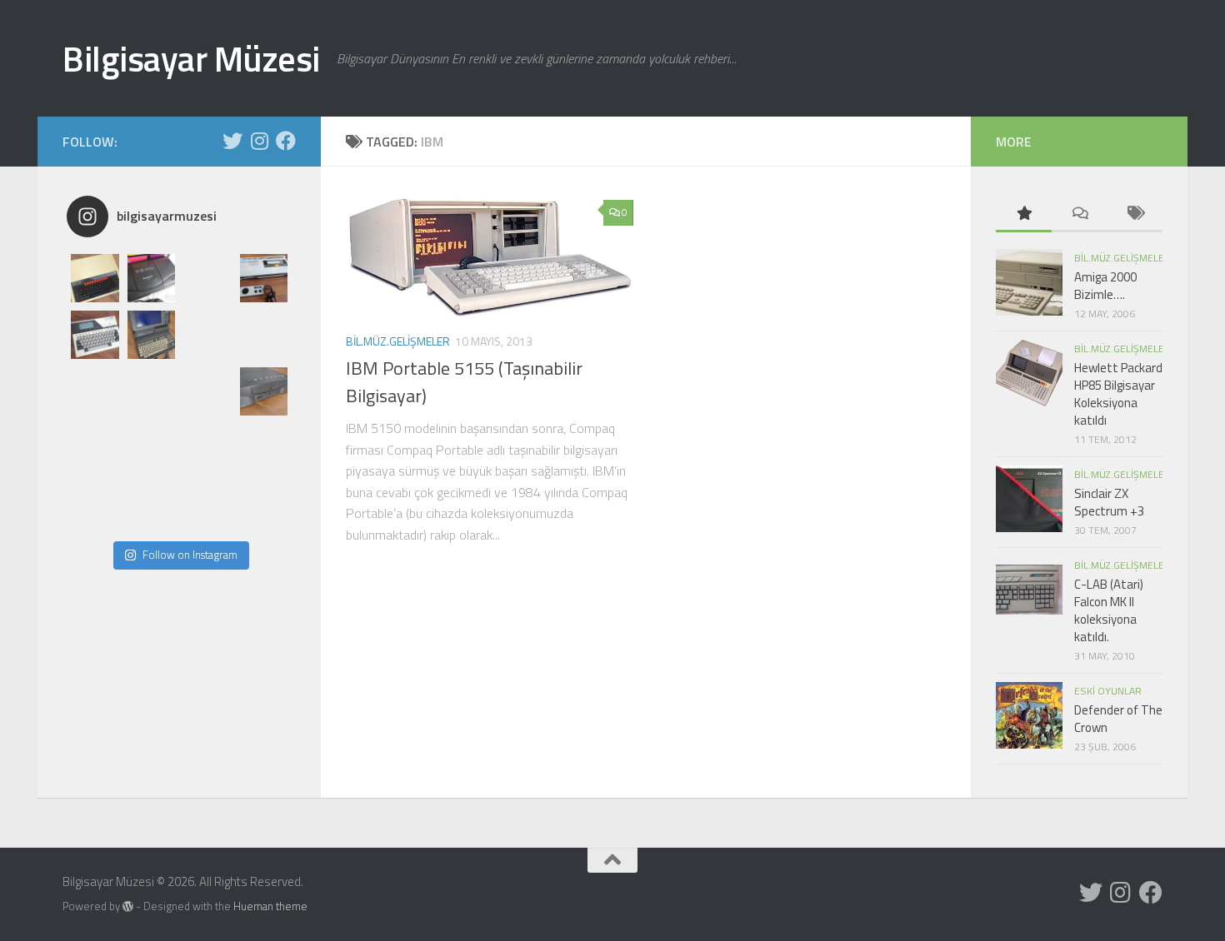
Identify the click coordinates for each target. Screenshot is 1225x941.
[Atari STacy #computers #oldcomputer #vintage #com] (152, 335)
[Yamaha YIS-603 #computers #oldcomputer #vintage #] (264, 504)
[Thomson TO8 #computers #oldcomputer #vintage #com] (95, 448)
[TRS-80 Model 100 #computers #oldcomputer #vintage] (152, 391)
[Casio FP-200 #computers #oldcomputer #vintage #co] (95, 335)
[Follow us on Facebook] (286, 141)
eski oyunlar (1108, 691)
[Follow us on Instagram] (259, 141)
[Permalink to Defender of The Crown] (1029, 715)
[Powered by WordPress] (127, 906)
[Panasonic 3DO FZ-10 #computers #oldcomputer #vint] (152, 278)
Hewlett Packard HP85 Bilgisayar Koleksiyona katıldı (1118, 394)
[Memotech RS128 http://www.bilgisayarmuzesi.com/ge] (207, 278)
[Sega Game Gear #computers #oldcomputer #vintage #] (207, 335)
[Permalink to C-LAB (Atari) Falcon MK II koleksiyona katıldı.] (1029, 590)
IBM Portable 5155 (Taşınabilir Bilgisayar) (464, 382)
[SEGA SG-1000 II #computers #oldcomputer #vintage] (264, 278)
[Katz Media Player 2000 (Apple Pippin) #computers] (264, 391)
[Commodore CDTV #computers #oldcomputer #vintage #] (207, 391)
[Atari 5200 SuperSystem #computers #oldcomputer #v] (95, 391)
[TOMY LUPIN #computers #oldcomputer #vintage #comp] (207, 504)
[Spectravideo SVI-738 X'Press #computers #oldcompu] (264, 335)
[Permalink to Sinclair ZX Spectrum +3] (1029, 499)
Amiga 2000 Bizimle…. (1105, 285)
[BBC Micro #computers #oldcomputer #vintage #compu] (95, 278)
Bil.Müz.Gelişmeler (398, 341)
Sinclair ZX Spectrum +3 (1109, 502)
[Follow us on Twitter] (232, 141)
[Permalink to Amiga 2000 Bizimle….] (1029, 282)
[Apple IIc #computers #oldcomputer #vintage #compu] (95, 504)
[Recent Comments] (1080, 214)
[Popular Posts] (1024, 214)
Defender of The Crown (1118, 718)
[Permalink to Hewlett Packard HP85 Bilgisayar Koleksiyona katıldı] (1029, 373)
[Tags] (1134, 214)
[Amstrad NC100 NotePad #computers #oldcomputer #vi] (152, 504)
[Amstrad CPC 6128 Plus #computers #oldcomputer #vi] (207, 448)
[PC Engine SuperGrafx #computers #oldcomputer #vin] (264, 448)
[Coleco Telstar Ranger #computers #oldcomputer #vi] (152, 448)
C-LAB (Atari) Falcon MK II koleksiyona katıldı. (1108, 610)
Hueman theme (270, 906)
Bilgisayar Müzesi (191, 58)
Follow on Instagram (190, 554)
